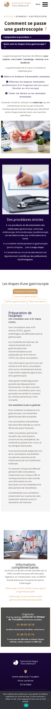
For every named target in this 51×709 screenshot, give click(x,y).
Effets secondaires (37, 301)
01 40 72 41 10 (25, 634)
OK (26, 705)
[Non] (48, 700)
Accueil (9, 16)
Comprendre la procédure (16, 37)
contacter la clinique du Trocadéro (26, 618)
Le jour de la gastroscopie (25, 296)
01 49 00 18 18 (25, 624)
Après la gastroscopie (15, 301)
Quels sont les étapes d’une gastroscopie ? (24, 44)
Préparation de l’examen (25, 291)
